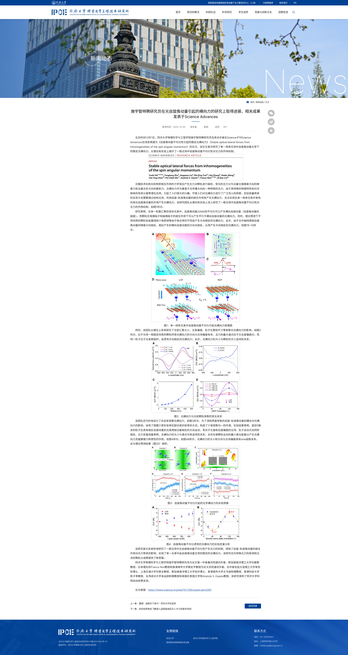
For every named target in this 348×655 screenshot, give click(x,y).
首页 (178, 12)
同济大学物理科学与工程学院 (205, 638)
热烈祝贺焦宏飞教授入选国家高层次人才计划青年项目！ (166, 609)
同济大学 (170, 638)
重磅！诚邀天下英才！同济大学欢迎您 (157, 603)
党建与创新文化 (263, 12)
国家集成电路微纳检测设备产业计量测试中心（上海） (232, 2)
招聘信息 (283, 12)
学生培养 (243, 12)
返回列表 (252, 606)
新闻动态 (260, 102)
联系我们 (283, 2)
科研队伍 (211, 12)
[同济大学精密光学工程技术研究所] (90, 12)
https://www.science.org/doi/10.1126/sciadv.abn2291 (180, 589)
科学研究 (227, 12)
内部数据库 (268, 2)
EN (295, 2)
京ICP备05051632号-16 (96, 641)
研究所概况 (193, 12)
